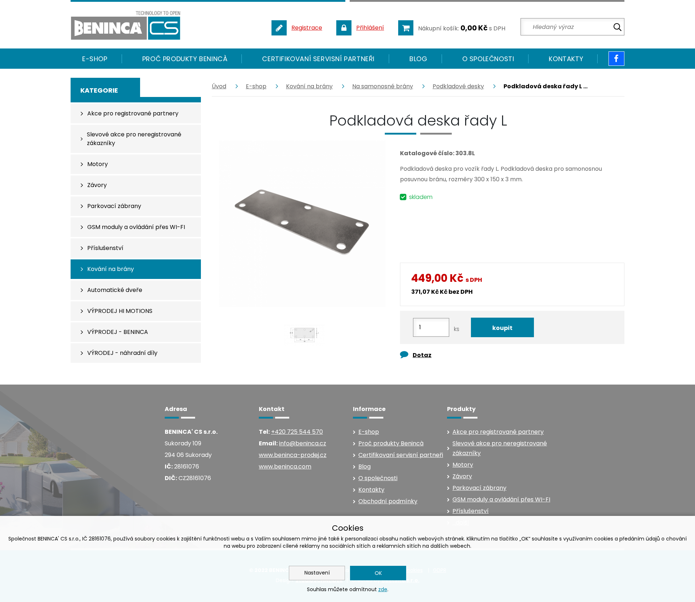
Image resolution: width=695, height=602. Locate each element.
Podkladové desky (458, 86)
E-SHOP (95, 58)
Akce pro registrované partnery (498, 432)
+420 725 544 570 (297, 432)
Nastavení (317, 572)
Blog (418, 58)
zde (382, 589)
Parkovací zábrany (479, 488)
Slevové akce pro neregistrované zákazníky (499, 448)
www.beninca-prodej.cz (293, 455)
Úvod (219, 86)
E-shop (256, 86)
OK (378, 573)
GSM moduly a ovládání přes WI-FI (501, 499)
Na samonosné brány (382, 86)
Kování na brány (309, 86)
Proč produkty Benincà (185, 58)
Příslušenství (470, 511)
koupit (502, 328)
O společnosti (488, 58)
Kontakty (566, 58)
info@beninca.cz (302, 443)
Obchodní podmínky (387, 501)
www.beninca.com (285, 466)
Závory (462, 476)
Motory (462, 465)
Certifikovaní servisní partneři (318, 58)
